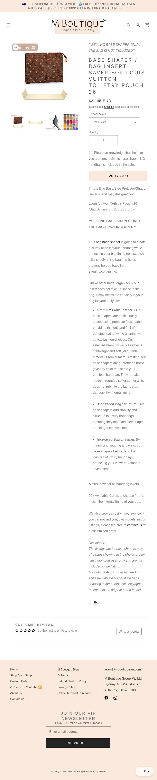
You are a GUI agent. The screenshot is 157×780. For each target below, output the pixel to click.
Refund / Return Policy (71, 681)
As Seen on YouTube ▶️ (26, 687)
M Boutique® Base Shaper (72, 771)
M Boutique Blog (68, 669)
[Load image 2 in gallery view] (35, 122)
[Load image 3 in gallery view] (53, 122)
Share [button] (97, 602)
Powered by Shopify (96, 771)
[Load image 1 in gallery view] (18, 122)
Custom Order (19, 681)
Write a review (129, 631)
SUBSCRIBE (78, 743)
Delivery (62, 675)
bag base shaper (108, 242)
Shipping (109, 106)
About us (16, 693)
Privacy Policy (66, 687)
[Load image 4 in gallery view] (70, 122)
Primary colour (97, 113)
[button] (8, 25)
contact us (134, 525)
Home (14, 669)
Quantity (94, 132)
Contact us (17, 699)
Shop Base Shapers (23, 675)
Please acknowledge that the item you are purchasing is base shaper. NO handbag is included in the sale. (117, 158)
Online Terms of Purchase (74, 693)
